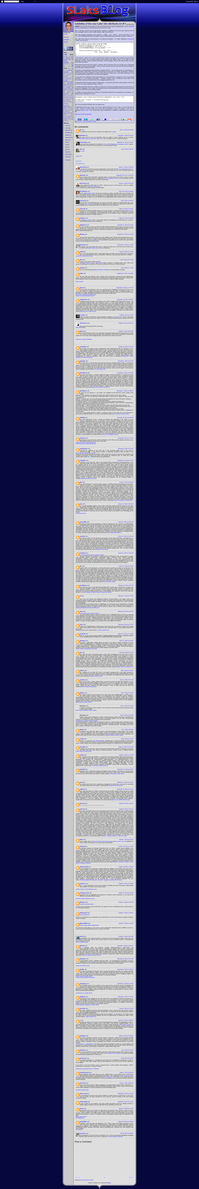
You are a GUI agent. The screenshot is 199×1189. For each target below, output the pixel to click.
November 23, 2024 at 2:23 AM (125, 983)
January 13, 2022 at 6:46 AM (126, 183)
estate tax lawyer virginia (108, 581)
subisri (81, 287)
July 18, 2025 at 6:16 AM (127, 1058)
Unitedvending (83, 1101)
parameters (68, 105)
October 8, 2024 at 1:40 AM (126, 803)
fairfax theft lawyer (84, 914)
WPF (72, 119)
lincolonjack (83, 1036)
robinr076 (82, 945)
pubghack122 (83, 225)
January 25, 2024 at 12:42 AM (125, 536)
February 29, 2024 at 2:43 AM (125, 634)
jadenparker (83, 959)
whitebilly (82, 417)
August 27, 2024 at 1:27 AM (126, 755)
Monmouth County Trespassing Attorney (86, 443)
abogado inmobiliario (115, 532)
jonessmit (82, 803)
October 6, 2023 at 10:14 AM (126, 323)
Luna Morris (83, 1133)
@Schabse (66, 39)
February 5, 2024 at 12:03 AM (125, 553)
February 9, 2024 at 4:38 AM (126, 566)
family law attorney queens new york (85, 898)
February (67, 154)
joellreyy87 (83, 175)
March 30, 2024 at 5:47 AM (126, 652)
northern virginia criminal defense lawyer (86, 889)
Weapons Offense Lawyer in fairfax (114, 735)
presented (129, 39)
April (66, 149)
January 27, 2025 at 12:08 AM (125, 1020)
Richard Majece (84, 142)
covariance (66, 77)
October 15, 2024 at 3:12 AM (126, 923)
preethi (82, 251)
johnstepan (83, 1050)
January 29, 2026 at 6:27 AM (126, 1108)
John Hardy (83, 245)
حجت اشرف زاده (80, 163)
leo (80, 596)
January (67, 157)
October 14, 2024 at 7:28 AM (126, 867)
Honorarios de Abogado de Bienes (110, 434)
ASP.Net (68, 58)
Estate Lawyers (79, 281)
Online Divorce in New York (126, 1024)
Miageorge (82, 996)
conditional (68, 76)
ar (80, 1020)
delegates (66, 81)
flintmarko (82, 902)
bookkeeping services (86, 220)
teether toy (118, 317)
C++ (65, 70)
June (66, 144)
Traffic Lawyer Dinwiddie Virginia (84, 976)
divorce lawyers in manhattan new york (86, 453)
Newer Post (78, 1177)
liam (81, 652)
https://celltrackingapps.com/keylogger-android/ (115, 144)
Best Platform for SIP (108, 1077)
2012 (67, 125)
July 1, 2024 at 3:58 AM (127, 729)
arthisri (82, 936)
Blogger (109, 1183)
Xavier (81, 611)
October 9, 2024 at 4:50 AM (126, 839)
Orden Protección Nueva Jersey (83, 751)
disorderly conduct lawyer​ (82, 1090)
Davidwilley (83, 460)
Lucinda (114, 131)
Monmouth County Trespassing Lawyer (102, 841)
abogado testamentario (102, 549)
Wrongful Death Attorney (113, 1053)
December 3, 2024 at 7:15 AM (125, 996)
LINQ (72, 98)
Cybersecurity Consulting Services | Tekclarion (87, 1068)
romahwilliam (83, 1121)
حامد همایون (79, 156)
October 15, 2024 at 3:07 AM (126, 902)
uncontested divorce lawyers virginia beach (91, 263)
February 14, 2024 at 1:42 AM (125, 585)
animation (66, 56)
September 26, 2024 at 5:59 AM (125, 789)
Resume (66, 42)
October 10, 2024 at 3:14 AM (126, 846)
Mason (81, 624)
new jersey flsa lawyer (100, 369)
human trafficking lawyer (82, 942)
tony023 (82, 755)
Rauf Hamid (83, 200)
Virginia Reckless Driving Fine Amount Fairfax (87, 1004)
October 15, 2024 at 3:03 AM (126, 883)
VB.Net (70, 116)
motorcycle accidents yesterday (84, 339)
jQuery (66, 95)
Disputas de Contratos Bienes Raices (85, 295)
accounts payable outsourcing (115, 1136)
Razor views (85, 110)
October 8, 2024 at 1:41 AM (126, 809)
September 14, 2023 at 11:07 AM (124, 287)
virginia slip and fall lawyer (82, 965)
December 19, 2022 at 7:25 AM (125, 234)
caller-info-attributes (88, 121)
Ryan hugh (82, 747)
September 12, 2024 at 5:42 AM (125, 782)
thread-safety (67, 112)
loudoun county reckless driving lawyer (120, 799)
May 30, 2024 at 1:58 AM (126, 715)
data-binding (69, 78)
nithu (81, 259)
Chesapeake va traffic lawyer (117, 773)
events (70, 84)
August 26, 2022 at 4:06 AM (126, 218)
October (67, 135)
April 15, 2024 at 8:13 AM (126, 680)
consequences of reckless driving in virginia (87, 721)
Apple (72, 56)
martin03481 (83, 346)
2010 (67, 160)
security (67, 110)
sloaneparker (83, 983)
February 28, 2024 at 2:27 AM (125, 624)
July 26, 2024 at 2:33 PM (127, 739)
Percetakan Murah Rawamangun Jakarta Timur (92, 138)
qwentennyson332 (84, 893)
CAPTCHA (66, 73)
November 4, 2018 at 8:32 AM (125, 135)
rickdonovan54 (83, 913)
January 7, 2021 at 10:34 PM (126, 167)
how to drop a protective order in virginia (86, 710)
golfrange (82, 234)
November (68, 132)
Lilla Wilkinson (83, 191)
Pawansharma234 (84, 1072)
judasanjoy (82, 361)
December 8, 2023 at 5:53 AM (125, 438)
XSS (66, 120)
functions (69, 87)
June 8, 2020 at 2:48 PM (127, 149)
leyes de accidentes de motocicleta (123, 500)
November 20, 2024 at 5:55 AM (125, 959)
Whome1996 (83, 167)
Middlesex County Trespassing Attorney (86, 442)
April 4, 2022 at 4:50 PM (127, 200)
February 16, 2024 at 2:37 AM (125, 611)
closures (71, 73)
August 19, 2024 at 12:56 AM (125, 747)
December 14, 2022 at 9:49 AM (125, 225)
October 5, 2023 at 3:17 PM (126, 315)
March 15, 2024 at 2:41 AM (126, 640)
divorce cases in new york (119, 841)
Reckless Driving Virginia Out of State (85, 977)
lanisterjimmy (83, 373)
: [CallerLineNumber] (83, 114)
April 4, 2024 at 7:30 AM (127, 670)
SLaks (67, 37)
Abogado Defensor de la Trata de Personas (88, 607)
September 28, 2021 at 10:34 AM (124, 175)
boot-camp (66, 64)
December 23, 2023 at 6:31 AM (125, 460)
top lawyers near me (81, 513)
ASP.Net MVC (68, 59)
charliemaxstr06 (84, 867)
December (68, 130)
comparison (69, 74)
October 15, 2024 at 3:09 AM (126, 913)
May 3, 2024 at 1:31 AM (127, 693)
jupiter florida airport (93, 248)
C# (72, 66)
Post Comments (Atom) (87, 1180)
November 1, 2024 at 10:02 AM (125, 945)
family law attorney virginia (87, 904)
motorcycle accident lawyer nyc (100, 765)
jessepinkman (83, 585)
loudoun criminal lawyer (96, 676)
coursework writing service (93, 186)
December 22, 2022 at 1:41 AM (125, 245)
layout (71, 96)
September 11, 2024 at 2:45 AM (125, 769)
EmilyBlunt (83, 218)
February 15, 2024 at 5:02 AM (125, 596)
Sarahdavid (83, 553)
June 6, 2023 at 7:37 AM (127, 268)
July (66, 142)
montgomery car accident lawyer (84, 993)
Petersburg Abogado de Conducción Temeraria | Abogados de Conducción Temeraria (100, 880)
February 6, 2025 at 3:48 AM (126, 1036)
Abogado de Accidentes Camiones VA (100, 387)
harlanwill (82, 769)
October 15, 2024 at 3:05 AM (126, 893)
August (67, 140)
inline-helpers (70, 90)
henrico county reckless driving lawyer (89, 925)
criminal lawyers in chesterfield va (85, 1044)
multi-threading (68, 100)
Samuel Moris (83, 323)
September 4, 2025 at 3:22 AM (125, 1093)
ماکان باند (82, 151)
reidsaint (82, 789)
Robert (81, 273)
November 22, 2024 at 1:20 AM (125, 969)
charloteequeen (84, 448)
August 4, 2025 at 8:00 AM (126, 1083)
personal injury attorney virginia (121, 414)
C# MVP (66, 34)
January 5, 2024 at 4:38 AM (126, 482)
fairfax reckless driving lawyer (89, 686)
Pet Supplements (80, 1118)
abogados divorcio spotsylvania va (124, 666)
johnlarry (82, 693)
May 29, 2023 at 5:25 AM (126, 259)
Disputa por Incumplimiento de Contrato (86, 294)
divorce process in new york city (84, 702)
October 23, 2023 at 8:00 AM (126, 331)
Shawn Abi (82, 209)
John (81, 149)
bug (72, 64)
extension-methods (68, 86)
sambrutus (82, 680)
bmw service (79, 1129)
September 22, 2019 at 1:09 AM (125, 142)
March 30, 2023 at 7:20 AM (126, 251)
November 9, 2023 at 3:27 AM (125, 361)
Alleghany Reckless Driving (100, 269)
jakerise (82, 729)
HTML (71, 89)
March (67, 152)
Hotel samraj (83, 1093)
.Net (67, 55)
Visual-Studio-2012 (68, 118)
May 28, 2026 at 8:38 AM (126, 1133)
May (66, 147)
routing (71, 108)
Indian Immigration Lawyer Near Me (92, 955)
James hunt (83, 1083)
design (71, 81)
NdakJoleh (82, 135)
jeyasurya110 (83, 1058)
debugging (68, 80)
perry (81, 504)
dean (81, 482)
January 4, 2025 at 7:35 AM (126, 1008)
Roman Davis (83, 183)
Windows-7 (66, 119)
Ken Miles (82, 315)
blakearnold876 (84, 923)
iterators (69, 92)
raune (81, 782)
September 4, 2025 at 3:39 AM (125, 1101)
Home (104, 1177)
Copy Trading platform (98, 740)
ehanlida (82, 969)
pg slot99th (82, 634)
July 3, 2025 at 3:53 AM (127, 1050)
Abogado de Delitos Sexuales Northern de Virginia (98, 592)
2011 (67, 128)
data (72, 77)
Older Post (131, 1177)
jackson (82, 1108)
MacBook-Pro (69, 99)
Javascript (67, 93)
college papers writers (89, 193)
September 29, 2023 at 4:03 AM (125, 299)
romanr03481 (83, 522)
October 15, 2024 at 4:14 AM (126, 936)
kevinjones (82, 438)
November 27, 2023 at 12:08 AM (125, 391)
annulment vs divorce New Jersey (84, 256)
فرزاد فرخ (78, 161)
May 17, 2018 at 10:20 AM (126, 130)
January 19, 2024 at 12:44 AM (125, 522)
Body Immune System (81, 1116)
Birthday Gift (128, 210)
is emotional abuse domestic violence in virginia (92, 555)
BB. (81, 130)
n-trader (82, 739)
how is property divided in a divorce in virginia (115, 835)
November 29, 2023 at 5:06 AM (125, 417)
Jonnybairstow (83, 299)
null (65, 102)
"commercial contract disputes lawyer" (89, 613)
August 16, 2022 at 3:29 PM (126, 209)
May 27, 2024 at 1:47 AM (126, 706)
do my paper (88, 204)
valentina (82, 268)
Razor (66, 107)
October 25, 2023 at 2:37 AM (126, 346)
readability (94, 240)
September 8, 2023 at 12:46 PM (125, 273)
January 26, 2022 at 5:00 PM (126, 191)
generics (66, 89)
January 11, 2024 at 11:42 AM (125, 504)
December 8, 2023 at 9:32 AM (125, 448)
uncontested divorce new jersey (89, 478)
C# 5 (70, 68)
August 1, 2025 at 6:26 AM (126, 1072)
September (68, 137)
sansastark (82, 536)
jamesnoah (83, 1008)
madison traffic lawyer (103, 630)
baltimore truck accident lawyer (88, 311)
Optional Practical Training (116, 785)
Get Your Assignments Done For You (112, 178)
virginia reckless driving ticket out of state (86, 648)
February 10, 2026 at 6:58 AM (125, 1121)
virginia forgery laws (90, 1016)
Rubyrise (82, 670)
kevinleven (83, 883)
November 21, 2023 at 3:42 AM (125, 373)
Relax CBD (78, 327)
